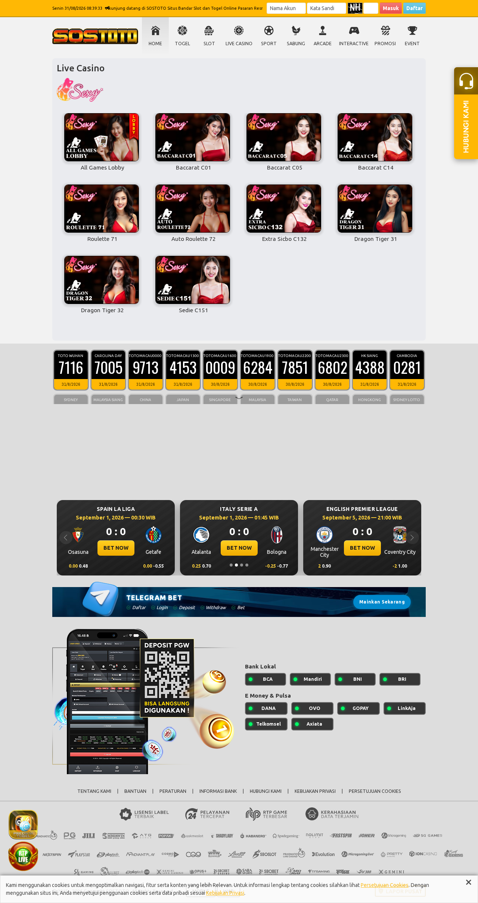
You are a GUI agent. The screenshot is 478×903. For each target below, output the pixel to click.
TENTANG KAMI (94, 791)
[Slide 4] (246, 565)
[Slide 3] (241, 565)
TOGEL (182, 43)
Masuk (391, 8)
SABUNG (296, 43)
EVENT (412, 43)
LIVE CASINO (239, 43)
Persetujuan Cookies (385, 885)
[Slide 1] (231, 565)
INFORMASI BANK (218, 791)
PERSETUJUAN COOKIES (375, 791)
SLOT (209, 43)
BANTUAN (135, 791)
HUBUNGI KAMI (266, 791)
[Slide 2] (236, 565)
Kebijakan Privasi (225, 893)
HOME (155, 43)
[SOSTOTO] (23, 823)
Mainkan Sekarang (382, 601)
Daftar (414, 8)
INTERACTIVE (354, 43)
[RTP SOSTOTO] (23, 855)
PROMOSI (385, 43)
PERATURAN (172, 791)
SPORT (269, 43)
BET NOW (145, 548)
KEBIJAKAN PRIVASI (315, 791)
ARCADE (323, 43)
